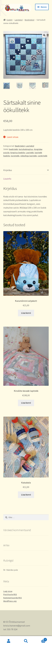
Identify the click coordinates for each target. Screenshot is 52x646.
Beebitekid (29, 20)
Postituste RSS (10, 594)
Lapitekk (30, 152)
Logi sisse (7, 591)
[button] (44, 35)
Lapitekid (19, 20)
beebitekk (13, 149)
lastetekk (15, 155)
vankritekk (42, 155)
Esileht (9, 20)
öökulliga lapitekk (28, 155)
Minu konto (8, 641)
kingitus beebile (17, 152)
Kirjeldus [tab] (7, 170)
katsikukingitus (26, 149)
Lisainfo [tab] (7, 178)
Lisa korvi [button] (26, 312)
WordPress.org (9, 601)
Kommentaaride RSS (12, 597)
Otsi (26, 641)
